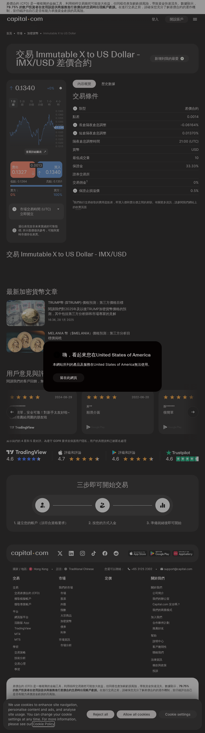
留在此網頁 (68, 378)
